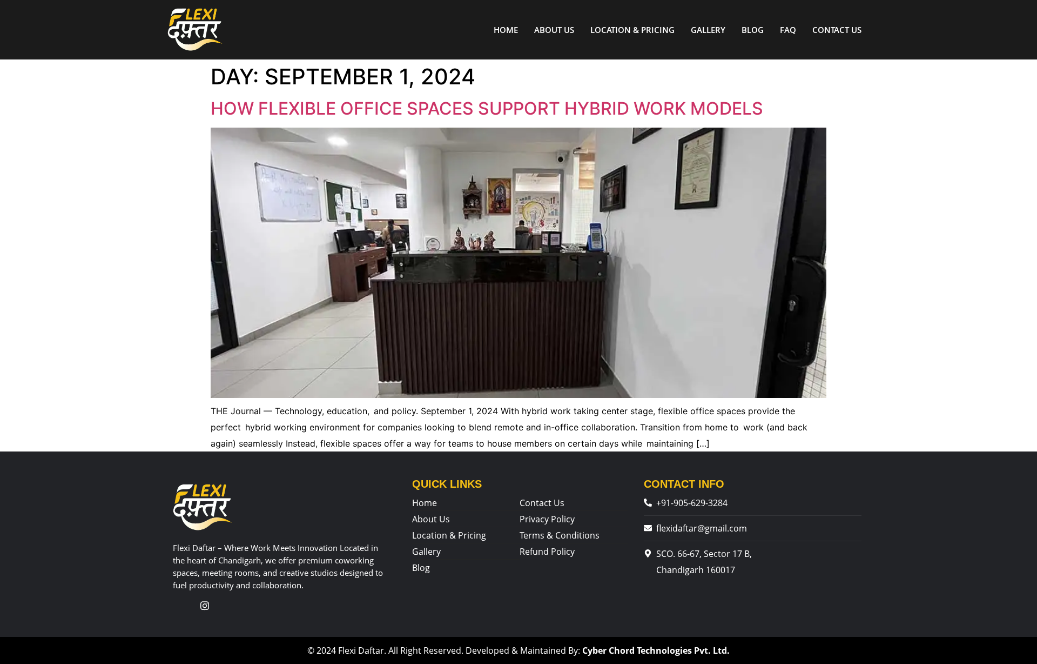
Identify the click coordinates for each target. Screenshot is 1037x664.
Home (506, 29)
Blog (753, 29)
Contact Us (836, 29)
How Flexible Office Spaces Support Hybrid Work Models (487, 108)
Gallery (708, 29)
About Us (554, 29)
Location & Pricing (632, 29)
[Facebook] (182, 605)
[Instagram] (205, 605)
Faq (788, 29)
